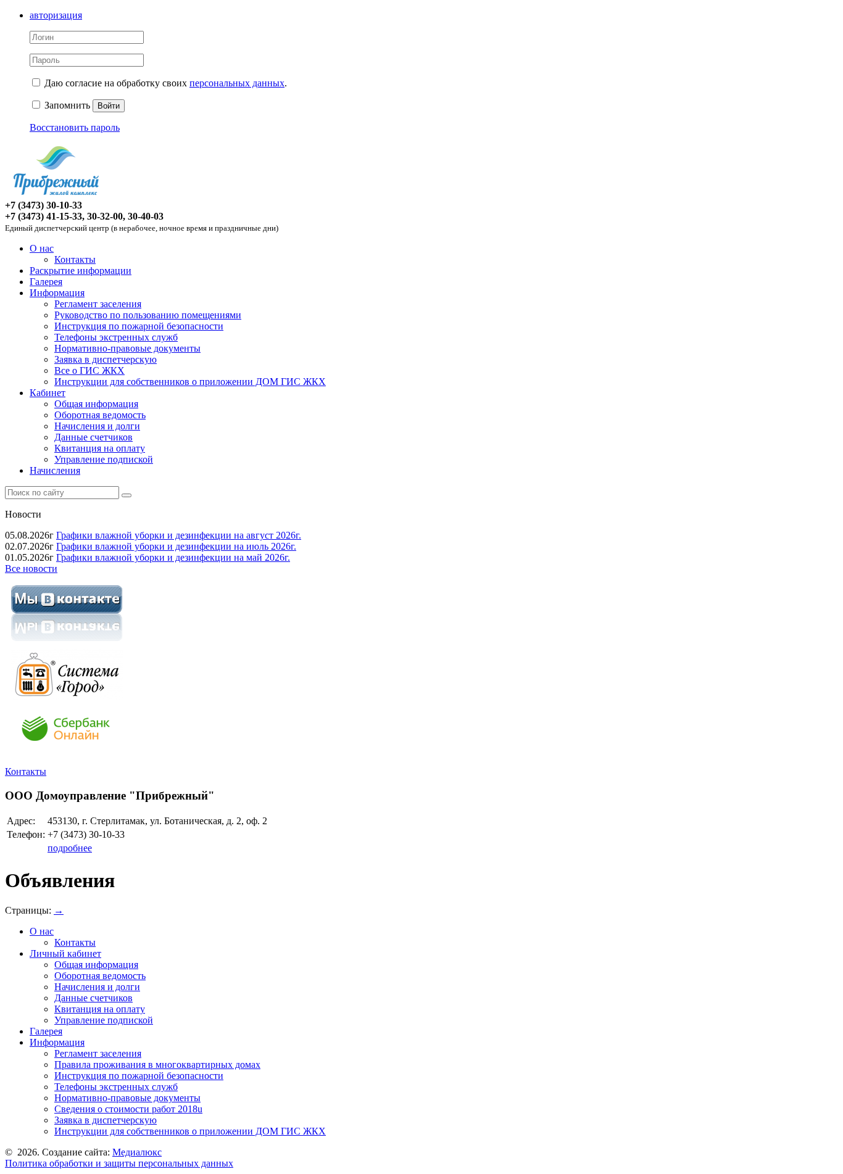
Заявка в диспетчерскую (105, 359)
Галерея (46, 281)
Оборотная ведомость (100, 415)
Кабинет (47, 392)
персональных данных (236, 83)
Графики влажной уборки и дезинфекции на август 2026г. (178, 535)
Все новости (31, 568)
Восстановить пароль (75, 127)
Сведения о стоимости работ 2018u (128, 1109)
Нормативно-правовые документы (127, 348)
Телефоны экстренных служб (116, 337)
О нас (42, 248)
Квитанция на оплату (99, 448)
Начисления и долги (97, 426)
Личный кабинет (65, 953)
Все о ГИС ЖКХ (89, 370)
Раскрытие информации (80, 270)
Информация (57, 292)
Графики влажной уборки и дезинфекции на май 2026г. (173, 557)
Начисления (55, 470)
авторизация (56, 15)
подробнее (70, 848)
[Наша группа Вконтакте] (66, 643)
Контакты (75, 259)
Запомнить (66, 105)
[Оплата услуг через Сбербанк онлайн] (66, 750)
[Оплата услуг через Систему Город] (66, 697)
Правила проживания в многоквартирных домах (157, 1064)
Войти (109, 105)
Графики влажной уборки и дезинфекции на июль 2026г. (176, 546)
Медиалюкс (137, 1152)
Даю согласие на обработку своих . (165, 83)
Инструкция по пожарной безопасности (138, 326)
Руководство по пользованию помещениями (147, 315)
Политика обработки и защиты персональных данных (119, 1163)
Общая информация (96, 404)
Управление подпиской (103, 459)
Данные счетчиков (93, 437)
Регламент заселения (97, 304)
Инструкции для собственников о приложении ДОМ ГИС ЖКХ (190, 381)
